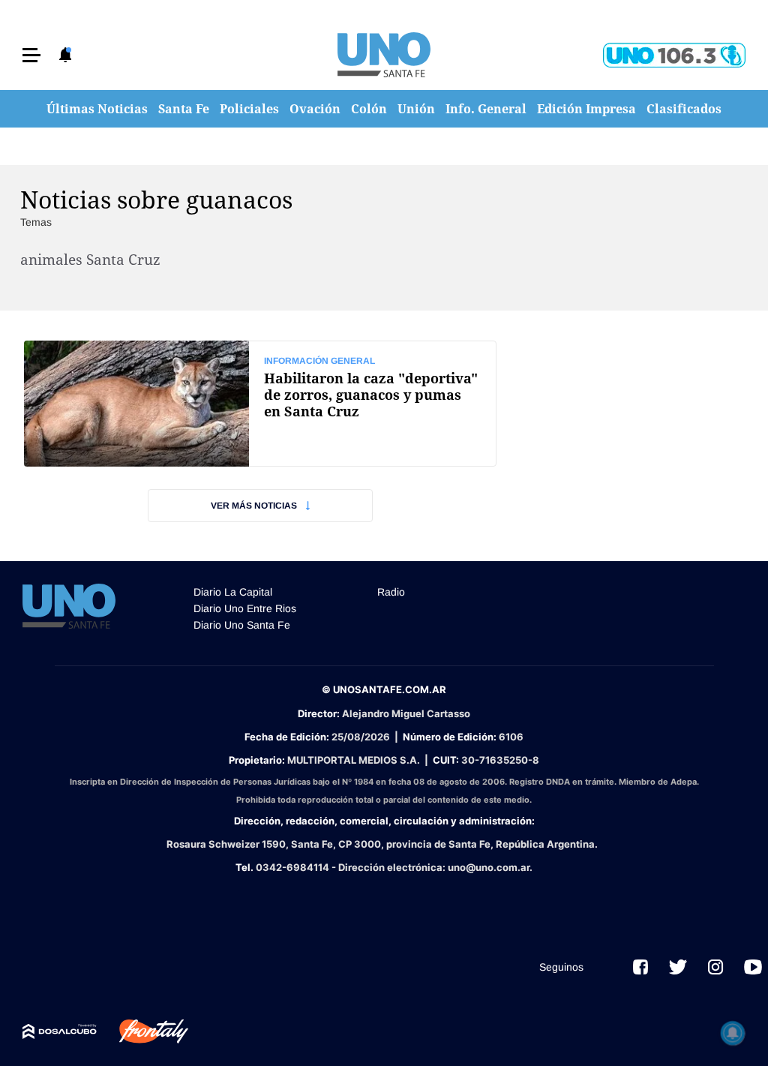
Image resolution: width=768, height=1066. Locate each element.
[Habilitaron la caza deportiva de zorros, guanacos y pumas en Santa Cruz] (260, 403)
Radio (391, 592)
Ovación (315, 109)
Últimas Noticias (97, 109)
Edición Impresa (586, 109)
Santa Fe (183, 109)
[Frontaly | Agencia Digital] (142, 1031)
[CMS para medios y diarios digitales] (59, 1031)
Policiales (249, 109)
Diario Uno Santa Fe (242, 625)
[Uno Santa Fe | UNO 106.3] (674, 55)
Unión (416, 109)
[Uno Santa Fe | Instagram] (715, 967)
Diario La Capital (233, 592)
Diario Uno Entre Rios (245, 608)
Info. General (486, 109)
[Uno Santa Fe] (384, 54)
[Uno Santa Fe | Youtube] (753, 967)
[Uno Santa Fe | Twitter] (678, 967)
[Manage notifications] (733, 1033)
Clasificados (684, 109)
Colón (369, 109)
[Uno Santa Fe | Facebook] (641, 967)
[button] (31, 55)
